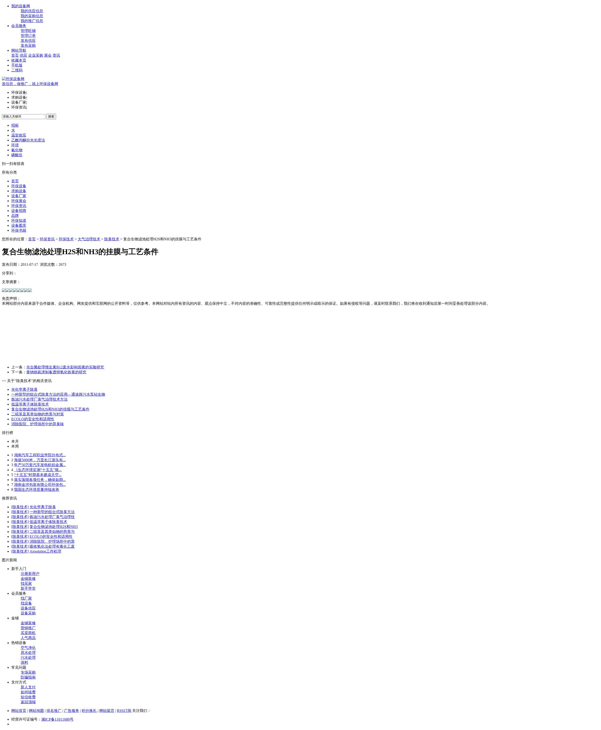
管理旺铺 (28, 31)
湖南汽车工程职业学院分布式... (40, 455)
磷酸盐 (17, 155)
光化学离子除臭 (24, 389)
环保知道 (18, 221)
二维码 (17, 70)
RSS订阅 (124, 711)
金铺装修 (28, 579)
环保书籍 (18, 230)
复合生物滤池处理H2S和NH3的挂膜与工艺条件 (50, 409)
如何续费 (28, 692)
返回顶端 (28, 702)
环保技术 (66, 239)
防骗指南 (28, 677)
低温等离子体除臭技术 (30, 404)
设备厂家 (18, 196)
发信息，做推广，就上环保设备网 (30, 84)
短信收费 (28, 697)
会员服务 (18, 26)
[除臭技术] (20, 507)
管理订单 (28, 36)
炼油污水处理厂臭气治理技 (52, 517)
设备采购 (28, 613)
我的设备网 (20, 6)
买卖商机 (28, 633)
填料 (24, 662)
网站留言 (106, 711)
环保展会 (18, 201)
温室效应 (18, 135)
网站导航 (18, 50)
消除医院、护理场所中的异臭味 (37, 424)
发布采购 (28, 45)
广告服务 (71, 711)
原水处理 (28, 653)
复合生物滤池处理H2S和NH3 (54, 527)
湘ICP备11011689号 (57, 719)
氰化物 (17, 150)
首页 (15, 55)
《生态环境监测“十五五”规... (38, 470)
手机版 (17, 65)
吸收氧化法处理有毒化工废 (52, 546)
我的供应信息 (32, 11)
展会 (48, 55)
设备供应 (28, 608)
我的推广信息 (32, 21)
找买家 (26, 584)
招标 (15, 125)
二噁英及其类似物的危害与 (52, 532)
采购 (39, 55)
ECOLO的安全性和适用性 (32, 419)
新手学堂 (28, 588)
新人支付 (28, 687)
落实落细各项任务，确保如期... (40, 480)
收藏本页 (18, 60)
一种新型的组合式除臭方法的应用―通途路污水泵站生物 (58, 394)
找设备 (26, 603)
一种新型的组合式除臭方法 (52, 512)
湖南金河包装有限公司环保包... (40, 485)
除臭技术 (111, 239)
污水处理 (28, 658)
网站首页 (18, 711)
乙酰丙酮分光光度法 (28, 140)
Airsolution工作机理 (45, 551)
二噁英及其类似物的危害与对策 (37, 414)
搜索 (51, 116)
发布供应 (28, 41)
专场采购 (28, 672)
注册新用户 (30, 574)
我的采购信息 (32, 16)
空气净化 (28, 648)
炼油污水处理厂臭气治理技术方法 (39, 399)
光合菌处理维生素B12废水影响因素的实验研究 (65, 367)
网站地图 (36, 711)
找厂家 (26, 598)
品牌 (15, 216)
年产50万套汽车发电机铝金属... (40, 465)
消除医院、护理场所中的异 (52, 541)
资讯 (56, 55)
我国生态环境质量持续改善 (36, 490)
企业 (32, 55)
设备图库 (18, 225)
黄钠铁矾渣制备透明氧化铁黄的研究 (56, 372)
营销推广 (28, 628)
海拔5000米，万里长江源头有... (40, 460)
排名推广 (54, 711)
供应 (23, 55)
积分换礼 (89, 711)
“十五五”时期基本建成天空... (38, 475)
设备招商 (18, 211)
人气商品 (28, 638)
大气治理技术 (89, 239)
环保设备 (18, 186)
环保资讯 (18, 206)
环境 (15, 145)
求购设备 (18, 191)
